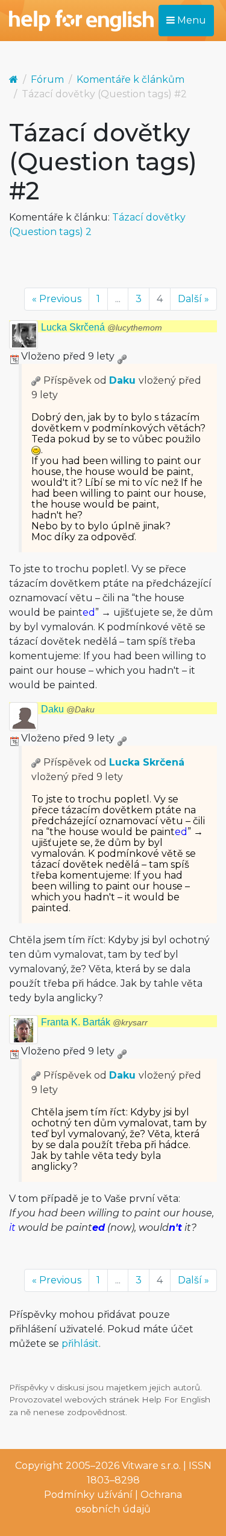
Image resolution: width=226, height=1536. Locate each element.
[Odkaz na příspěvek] (36, 380)
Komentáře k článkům (130, 79)
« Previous (56, 299)
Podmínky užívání (88, 1494)
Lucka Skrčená (101, 327)
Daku (122, 380)
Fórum (47, 79)
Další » (193, 299)
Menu (190, 20)
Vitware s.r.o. (151, 1465)
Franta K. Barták (94, 1022)
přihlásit (80, 1343)
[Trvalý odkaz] (122, 356)
